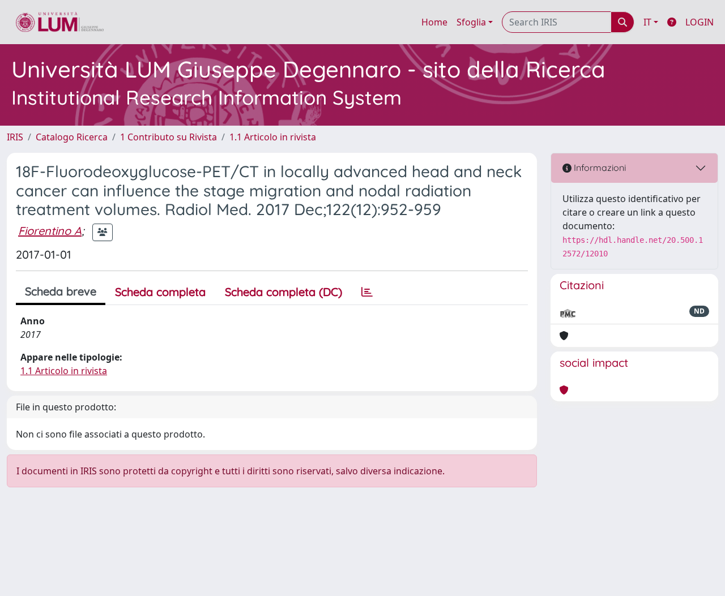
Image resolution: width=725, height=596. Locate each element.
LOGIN (699, 22)
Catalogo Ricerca (72, 137)
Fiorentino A (50, 231)
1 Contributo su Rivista (168, 137)
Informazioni (599, 167)
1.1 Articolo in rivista (272, 137)
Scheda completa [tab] (160, 292)
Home (434, 22)
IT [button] (647, 22)
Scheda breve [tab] (60, 291)
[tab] (367, 292)
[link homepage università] (60, 22)
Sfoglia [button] (471, 22)
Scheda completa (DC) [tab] (283, 292)
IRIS (15, 137)
